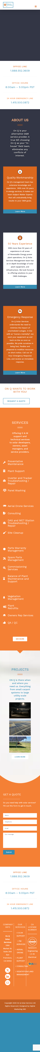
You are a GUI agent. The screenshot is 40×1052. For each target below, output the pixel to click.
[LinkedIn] (7, 976)
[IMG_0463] (20, 721)
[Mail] (7, 982)
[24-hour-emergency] (20, 704)
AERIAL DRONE (20, 951)
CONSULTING (20, 966)
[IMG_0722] (20, 738)
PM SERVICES (20, 942)
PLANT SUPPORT (20, 959)
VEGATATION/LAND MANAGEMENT (20, 973)
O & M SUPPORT (20, 934)
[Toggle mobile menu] (36, 6)
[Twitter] (7, 970)
